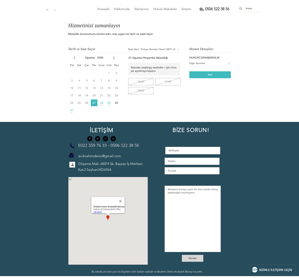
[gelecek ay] (114, 58)
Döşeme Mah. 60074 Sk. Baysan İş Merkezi (110, 164)
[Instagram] (105, 138)
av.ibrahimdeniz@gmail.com (99, 156)
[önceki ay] (75, 58)
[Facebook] (89, 138)
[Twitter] (97, 138)
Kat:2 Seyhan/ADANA (94, 169)
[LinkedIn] (113, 138)
